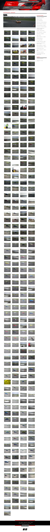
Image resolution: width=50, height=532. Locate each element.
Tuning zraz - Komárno (40, 33)
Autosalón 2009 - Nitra (40, 48)
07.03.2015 (38, 61)
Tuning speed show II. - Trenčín (41, 46)
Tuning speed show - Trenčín (41, 25)
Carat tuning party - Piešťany (41, 32)
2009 (5, 9)
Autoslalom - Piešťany (9, 9)
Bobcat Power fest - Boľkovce (41, 23)
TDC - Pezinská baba (40, 20)
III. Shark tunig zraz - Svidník (41, 41)
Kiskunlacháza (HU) (39, 38)
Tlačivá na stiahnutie (40, 58)
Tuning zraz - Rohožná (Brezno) (41, 22)
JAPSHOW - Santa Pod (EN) (40, 30)
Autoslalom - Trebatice (40, 17)
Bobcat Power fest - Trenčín (41, 45)
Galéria (4, 9)
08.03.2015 (38, 59)
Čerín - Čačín (39, 35)
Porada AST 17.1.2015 (40, 60)
